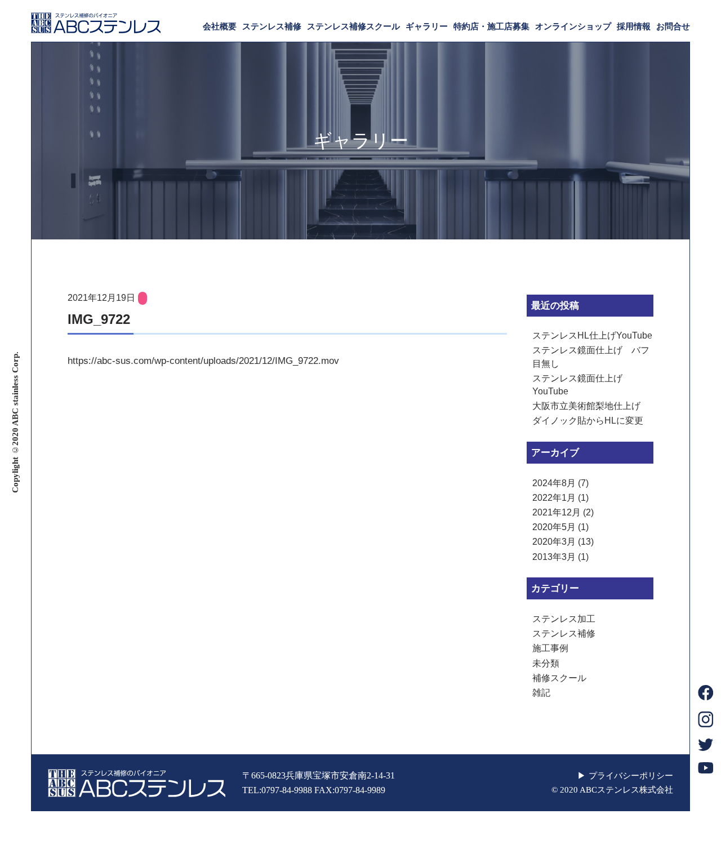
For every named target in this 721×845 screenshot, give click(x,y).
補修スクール (559, 678)
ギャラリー (427, 26)
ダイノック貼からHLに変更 (587, 420)
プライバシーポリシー (631, 775)
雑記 (541, 692)
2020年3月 (554, 541)
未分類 (545, 663)
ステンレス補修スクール (353, 26)
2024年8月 (554, 483)
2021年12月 (556, 512)
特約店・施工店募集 (491, 26)
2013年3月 (554, 557)
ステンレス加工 (563, 619)
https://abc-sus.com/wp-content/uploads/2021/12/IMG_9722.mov (203, 360)
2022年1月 (554, 497)
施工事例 (550, 648)
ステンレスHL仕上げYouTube (592, 335)
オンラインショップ (573, 26)
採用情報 (634, 26)
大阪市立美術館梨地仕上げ (586, 406)
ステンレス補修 (271, 26)
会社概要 (220, 26)
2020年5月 (554, 527)
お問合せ (673, 26)
